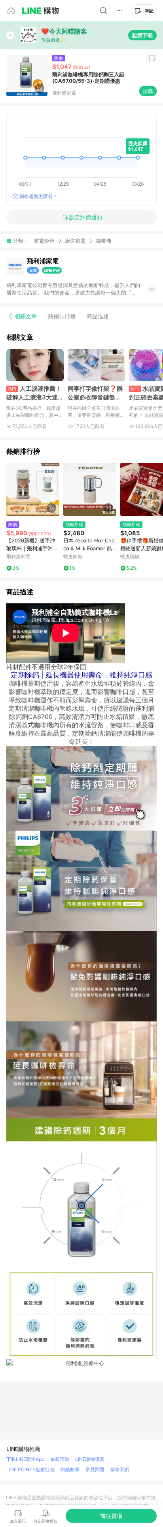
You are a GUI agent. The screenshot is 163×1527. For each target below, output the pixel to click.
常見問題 (94, 1469)
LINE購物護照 (89, 1459)
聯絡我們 (119, 1469)
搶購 (148, 91)
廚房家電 (75, 241)
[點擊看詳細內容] (32, 489)
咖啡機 (103, 241)
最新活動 (59, 1459)
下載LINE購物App (25, 1459)
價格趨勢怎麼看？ (38, 196)
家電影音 (44, 241)
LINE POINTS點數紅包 (30, 1469)
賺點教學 (70, 1469)
